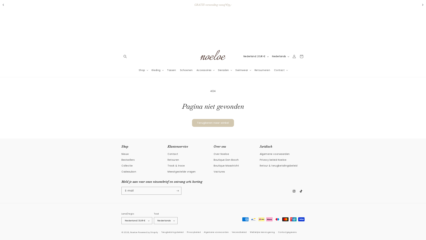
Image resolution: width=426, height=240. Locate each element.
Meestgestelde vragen (182, 171)
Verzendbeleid (239, 232)
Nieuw (125, 154)
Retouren (173, 160)
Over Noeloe (221, 154)
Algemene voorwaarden (275, 154)
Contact (173, 154)
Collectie (127, 165)
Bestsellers (128, 160)
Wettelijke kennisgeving (262, 232)
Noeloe (133, 232)
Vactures (219, 171)
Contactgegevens (287, 232)
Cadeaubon (128, 171)
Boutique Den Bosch (226, 160)
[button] (125, 56)
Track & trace (176, 165)
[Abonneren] (177, 191)
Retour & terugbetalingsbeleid (278, 165)
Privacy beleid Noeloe (273, 160)
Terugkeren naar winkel (213, 122)
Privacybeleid (194, 232)
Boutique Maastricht (226, 165)
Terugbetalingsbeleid (172, 232)
